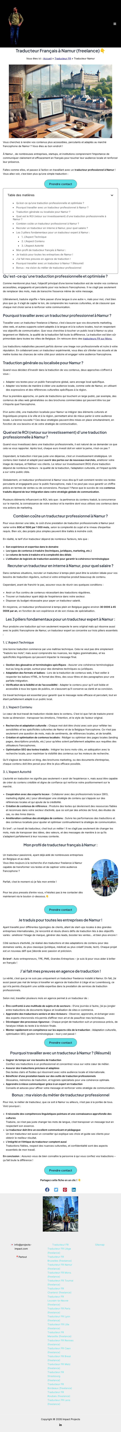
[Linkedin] (60, 1425)
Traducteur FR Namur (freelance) (60, 1266)
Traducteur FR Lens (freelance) (59, 1402)
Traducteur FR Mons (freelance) (59, 1274)
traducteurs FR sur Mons (97, 338)
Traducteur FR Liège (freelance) (59, 1250)
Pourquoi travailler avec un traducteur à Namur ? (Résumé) (50, 263)
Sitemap (99, 1244)
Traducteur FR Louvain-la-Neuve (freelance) (58, 1300)
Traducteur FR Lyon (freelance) (59, 1318)
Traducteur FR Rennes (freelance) (60, 1342)
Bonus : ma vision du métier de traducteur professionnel (48, 267)
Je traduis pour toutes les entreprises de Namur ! (44, 254)
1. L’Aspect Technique (34, 236)
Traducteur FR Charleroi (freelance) (59, 1290)
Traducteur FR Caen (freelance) (59, 1350)
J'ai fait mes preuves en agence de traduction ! (43, 258)
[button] (47, 1189)
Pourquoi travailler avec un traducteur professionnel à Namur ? (52, 207)
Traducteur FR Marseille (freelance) (59, 1334)
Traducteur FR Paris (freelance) (59, 1310)
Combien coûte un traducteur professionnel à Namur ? (47, 223)
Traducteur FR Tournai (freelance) (60, 1282)
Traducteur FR (63, 58)
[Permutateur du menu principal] (114, 23)
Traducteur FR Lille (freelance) (58, 1326)
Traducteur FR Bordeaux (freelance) (60, 1386)
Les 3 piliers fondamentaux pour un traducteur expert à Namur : (53, 232)
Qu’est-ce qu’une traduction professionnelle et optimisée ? (50, 203)
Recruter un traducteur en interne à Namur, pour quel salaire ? (52, 228)
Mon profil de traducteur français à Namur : (41, 250)
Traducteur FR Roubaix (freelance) (59, 1394)
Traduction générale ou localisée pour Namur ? (43, 211)
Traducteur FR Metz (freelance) (59, 1366)
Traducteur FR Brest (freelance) (59, 1358)
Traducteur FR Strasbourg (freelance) (56, 1376)
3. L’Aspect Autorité (33, 245)
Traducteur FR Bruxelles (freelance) (60, 1258)
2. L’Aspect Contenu (33, 241)
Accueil (47, 58)
